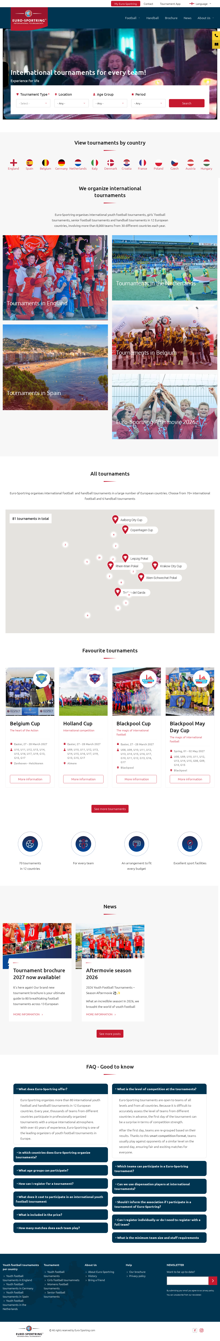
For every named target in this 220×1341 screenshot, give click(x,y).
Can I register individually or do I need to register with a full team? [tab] (157, 1222)
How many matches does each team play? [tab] (49, 1228)
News (187, 18)
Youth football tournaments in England (17, 1278)
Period (140, 94)
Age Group (105, 94)
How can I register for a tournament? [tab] (46, 1183)
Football (130, 18)
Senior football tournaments (54, 1294)
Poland (158, 168)
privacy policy (208, 1290)
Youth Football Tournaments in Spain (55, 367)
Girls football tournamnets (63, 1280)
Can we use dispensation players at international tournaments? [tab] (152, 1186)
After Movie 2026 (164, 406)
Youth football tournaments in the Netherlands (14, 1305)
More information (30, 779)
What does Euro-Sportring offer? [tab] (43, 1089)
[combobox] (33, 103)
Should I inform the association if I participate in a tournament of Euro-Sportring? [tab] (152, 1204)
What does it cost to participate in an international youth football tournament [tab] (59, 1199)
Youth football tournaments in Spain (16, 1294)
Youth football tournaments (54, 1274)
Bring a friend (96, 1280)
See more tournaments (110, 809)
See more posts (110, 1034)
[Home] (29, 19)
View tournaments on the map (113, 123)
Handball (152, 18)
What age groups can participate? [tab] (43, 1170)
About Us (204, 18)
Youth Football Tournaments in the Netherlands (164, 267)
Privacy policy (137, 1276)
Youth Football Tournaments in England (55, 277)
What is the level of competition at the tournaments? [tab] (156, 1089)
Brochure (171, 18)
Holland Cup (77, 723)
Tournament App (170, 3)
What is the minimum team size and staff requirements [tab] (158, 1238)
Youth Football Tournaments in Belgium (164, 337)
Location (65, 94)
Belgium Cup (25, 723)
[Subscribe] (213, 1280)
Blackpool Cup (134, 723)
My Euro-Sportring (125, 3)
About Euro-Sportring (101, 1272)
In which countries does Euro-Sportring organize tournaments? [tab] (53, 1154)
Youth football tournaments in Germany (18, 1286)
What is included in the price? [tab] (40, 1215)
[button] (117, 592)
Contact (148, 3)
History (92, 1276)
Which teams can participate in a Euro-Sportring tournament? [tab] (151, 1168)
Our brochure (137, 1272)
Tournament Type (33, 94)
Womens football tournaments (56, 1286)
